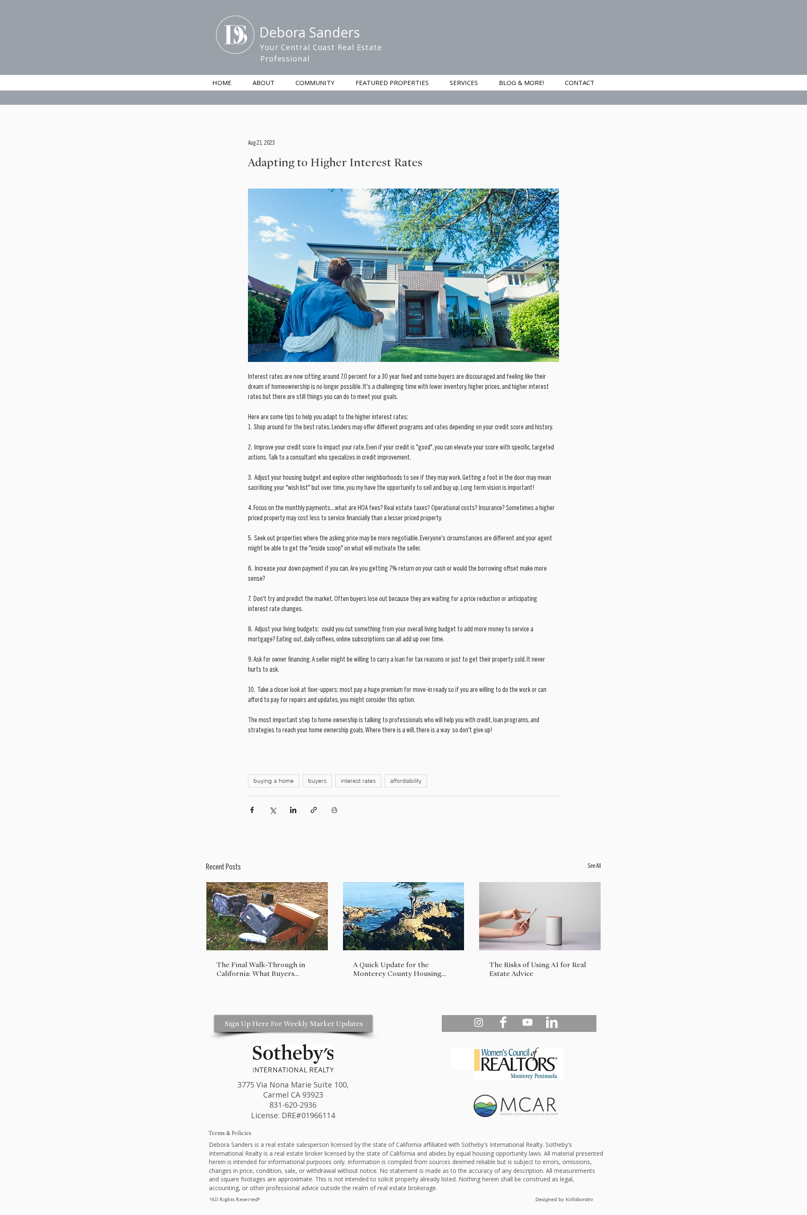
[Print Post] (334, 810)
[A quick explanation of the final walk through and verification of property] (267, 916)
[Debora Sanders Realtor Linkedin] (552, 1022)
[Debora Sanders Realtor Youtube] (527, 1022)
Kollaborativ (580, 1199)
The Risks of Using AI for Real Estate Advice (537, 969)
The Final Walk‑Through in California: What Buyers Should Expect (260, 969)
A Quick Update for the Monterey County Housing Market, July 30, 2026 (397, 969)
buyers (317, 780)
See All (594, 866)
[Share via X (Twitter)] (273, 810)
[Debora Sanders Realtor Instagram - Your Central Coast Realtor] (479, 1022)
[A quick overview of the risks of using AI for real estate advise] (540, 916)
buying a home (273, 780)
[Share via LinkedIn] (293, 810)
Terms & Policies (229, 1133)
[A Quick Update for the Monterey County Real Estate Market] (403, 916)
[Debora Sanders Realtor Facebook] (503, 1022)
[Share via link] (314, 810)
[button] (463, 82)
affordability (406, 780)
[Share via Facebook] (252, 810)
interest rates (358, 780)
